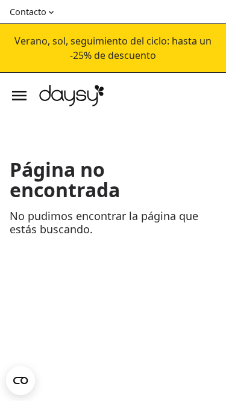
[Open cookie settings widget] (20, 380)
